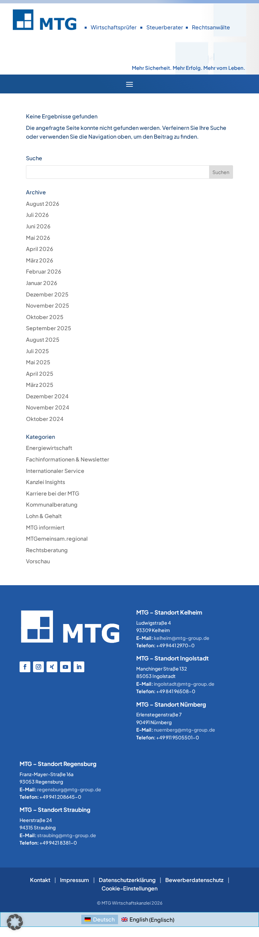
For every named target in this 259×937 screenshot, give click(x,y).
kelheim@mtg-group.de (181, 638)
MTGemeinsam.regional (57, 538)
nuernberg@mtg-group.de (184, 730)
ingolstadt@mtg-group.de (184, 684)
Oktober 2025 (44, 316)
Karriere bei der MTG (52, 493)
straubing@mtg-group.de (66, 835)
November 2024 (47, 407)
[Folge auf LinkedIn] (79, 666)
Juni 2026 (38, 226)
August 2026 (42, 203)
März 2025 (39, 384)
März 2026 (39, 260)
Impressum (74, 879)
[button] (15, 922)
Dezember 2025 (47, 294)
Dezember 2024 (47, 396)
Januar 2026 (41, 282)
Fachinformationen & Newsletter (67, 459)
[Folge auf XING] (52, 666)
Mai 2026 (38, 237)
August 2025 (42, 339)
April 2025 (39, 373)
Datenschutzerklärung (127, 879)
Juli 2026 (37, 214)
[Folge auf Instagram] (38, 666)
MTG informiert (45, 527)
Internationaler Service (55, 470)
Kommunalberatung (52, 504)
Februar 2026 (43, 271)
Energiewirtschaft (49, 447)
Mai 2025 (38, 362)
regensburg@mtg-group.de (69, 789)
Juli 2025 (37, 350)
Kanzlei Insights (45, 481)
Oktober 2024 (44, 418)
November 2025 (47, 305)
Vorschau (38, 561)
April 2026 (39, 248)
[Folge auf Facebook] (25, 666)
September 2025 (48, 328)
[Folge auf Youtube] (65, 666)
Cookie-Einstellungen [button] (129, 888)
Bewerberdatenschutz (194, 879)
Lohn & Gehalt (44, 515)
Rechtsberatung (47, 549)
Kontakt (40, 879)
